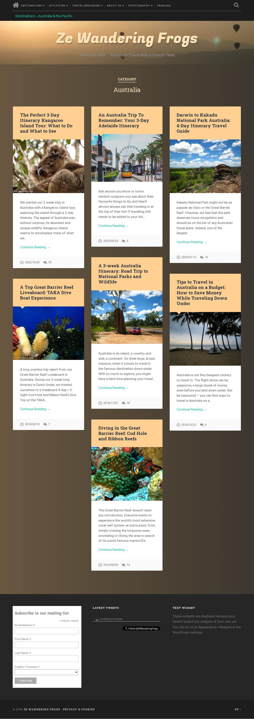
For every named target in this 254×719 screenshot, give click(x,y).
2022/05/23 (110, 241)
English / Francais (27, 667)
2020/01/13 (188, 257)
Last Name (23, 653)
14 (128, 565)
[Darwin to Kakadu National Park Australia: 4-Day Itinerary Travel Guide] (205, 166)
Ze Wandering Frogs (127, 38)
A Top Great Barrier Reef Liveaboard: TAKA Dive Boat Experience (46, 292)
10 (206, 257)
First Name (23, 639)
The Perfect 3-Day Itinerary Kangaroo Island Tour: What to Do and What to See (46, 123)
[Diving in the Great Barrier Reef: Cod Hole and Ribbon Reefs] (127, 474)
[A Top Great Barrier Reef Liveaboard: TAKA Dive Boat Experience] (48, 333)
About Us (114, 5)
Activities (57, 5)
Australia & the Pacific (55, 16)
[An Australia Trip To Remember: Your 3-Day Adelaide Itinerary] (127, 158)
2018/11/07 (110, 403)
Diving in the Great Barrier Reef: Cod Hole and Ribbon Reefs (122, 433)
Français (164, 5)
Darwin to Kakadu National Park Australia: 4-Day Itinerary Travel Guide (203, 123)
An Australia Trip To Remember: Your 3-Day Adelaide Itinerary (123, 120)
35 (49, 262)
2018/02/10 (32, 424)
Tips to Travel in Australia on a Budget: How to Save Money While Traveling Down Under (202, 292)
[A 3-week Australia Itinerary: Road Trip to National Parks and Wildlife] (127, 317)
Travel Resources (86, 5)
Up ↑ (238, 709)
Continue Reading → (35, 247)
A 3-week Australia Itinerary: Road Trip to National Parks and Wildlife (123, 274)
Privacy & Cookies (79, 709)
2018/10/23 (188, 425)
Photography (139, 5)
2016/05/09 (110, 565)
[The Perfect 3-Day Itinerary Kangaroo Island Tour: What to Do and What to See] (48, 166)
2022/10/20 (32, 262)
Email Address (25, 625)
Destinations (31, 5)
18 (128, 403)
